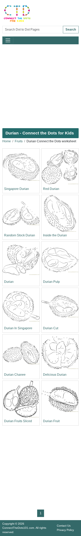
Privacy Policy (65, 529)
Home (6, 141)
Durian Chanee (15, 374)
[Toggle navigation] (7, 40)
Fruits (19, 141)
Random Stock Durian (19, 235)
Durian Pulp (51, 281)
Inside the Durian (55, 235)
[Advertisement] (40, 86)
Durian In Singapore (18, 328)
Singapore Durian (16, 188)
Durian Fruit (51, 421)
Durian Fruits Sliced (18, 421)
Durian (9, 281)
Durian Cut (50, 328)
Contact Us (64, 525)
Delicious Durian (54, 374)
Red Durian (51, 188)
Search (70, 29)
